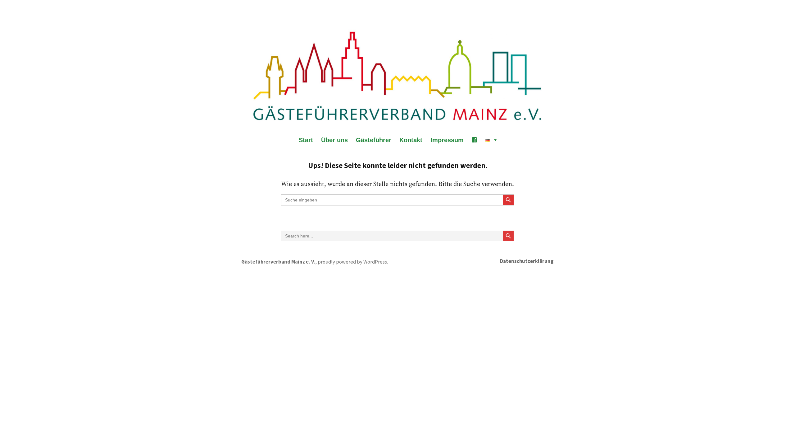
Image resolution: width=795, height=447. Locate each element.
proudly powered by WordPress (352, 262)
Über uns (334, 140)
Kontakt (410, 140)
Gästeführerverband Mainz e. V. (278, 262)
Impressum (447, 140)
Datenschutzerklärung (527, 261)
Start (306, 140)
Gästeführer (373, 140)
